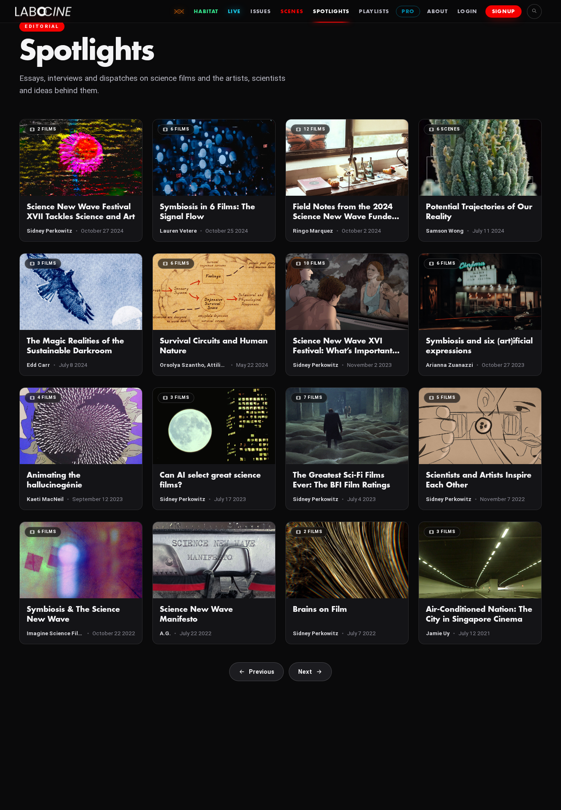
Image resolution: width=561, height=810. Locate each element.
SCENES (291, 11)
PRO (408, 11)
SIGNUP (503, 11)
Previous (261, 671)
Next (305, 671)
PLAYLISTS (374, 11)
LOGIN (468, 11)
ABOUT (437, 11)
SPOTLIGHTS (331, 11)
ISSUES (261, 11)
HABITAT (206, 11)
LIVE (234, 11)
